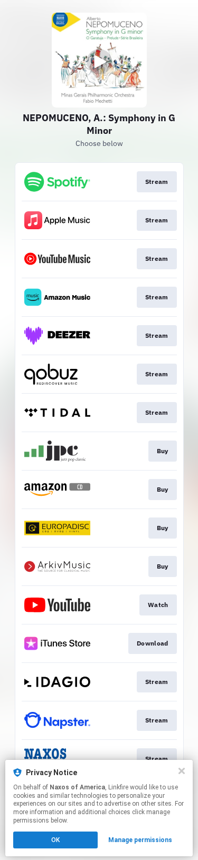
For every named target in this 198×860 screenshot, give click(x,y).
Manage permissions (140, 840)
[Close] (181, 771)
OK (55, 840)
